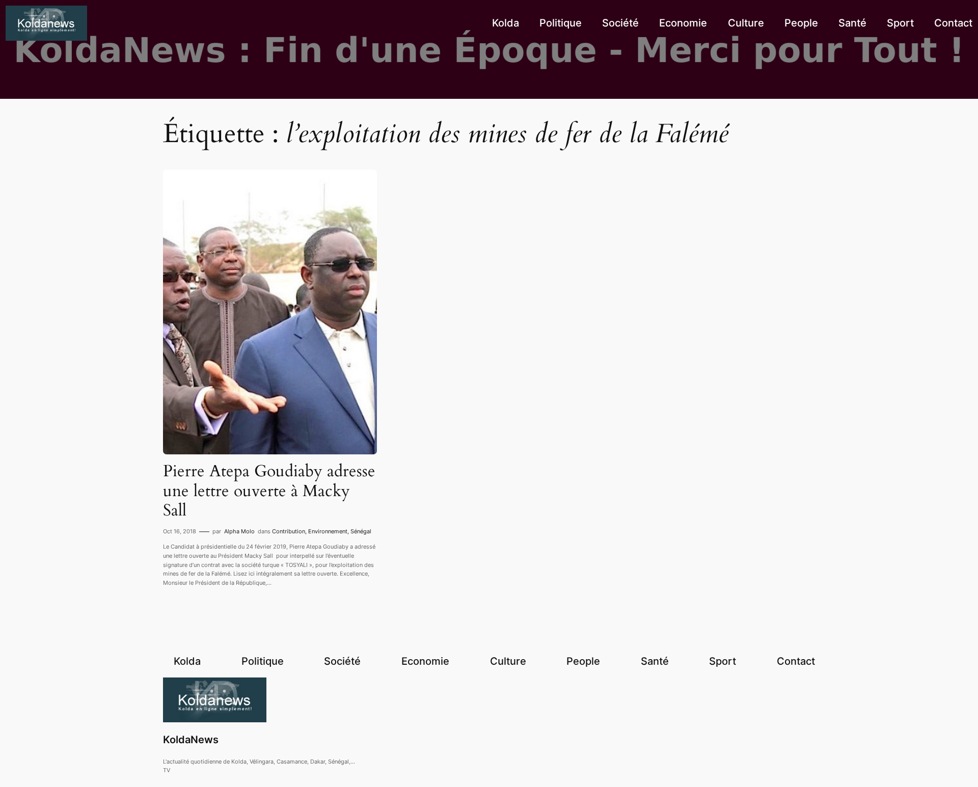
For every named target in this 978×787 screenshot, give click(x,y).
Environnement (327, 531)
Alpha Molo (239, 531)
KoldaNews (191, 740)
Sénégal (360, 531)
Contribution (288, 531)
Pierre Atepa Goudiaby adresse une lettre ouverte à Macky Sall (269, 491)
